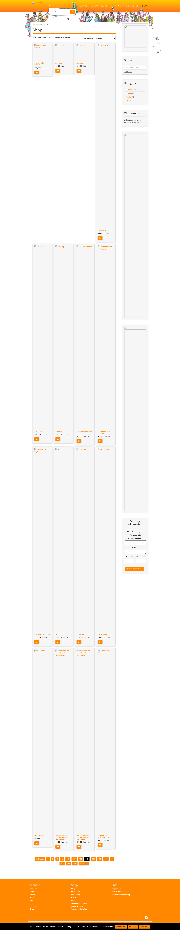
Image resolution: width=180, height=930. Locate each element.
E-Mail (135, 547)
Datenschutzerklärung (121, 895)
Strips (95, 5)
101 (74, 859)
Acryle (103, 5)
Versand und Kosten (79, 903)
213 (62, 864)
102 (80, 859)
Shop (144, 5)
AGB (73, 900)
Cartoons (84, 5)
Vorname (129, 557)
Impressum (116, 889)
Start (34, 24)
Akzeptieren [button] (120, 926)
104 (93, 859)
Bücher (128, 93)
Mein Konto (75, 892)
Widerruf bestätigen (135, 569)
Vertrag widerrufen (79, 909)
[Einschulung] (135, 36)
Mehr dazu (144, 926)
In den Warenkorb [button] (36, 72)
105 (99, 859)
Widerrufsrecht (77, 906)
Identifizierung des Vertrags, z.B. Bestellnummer (135, 535)
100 (67, 859)
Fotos (113, 5)
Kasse (73, 897)
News (121, 5)
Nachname (140, 557)
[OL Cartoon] (37, 2)
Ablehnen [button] (132, 926)
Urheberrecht (117, 892)
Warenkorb (75, 895)
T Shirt (128, 100)
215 (75, 864)
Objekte (129, 97)
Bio (127, 5)
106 (106, 859)
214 (68, 864)
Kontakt (136, 5)
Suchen (128, 71)
